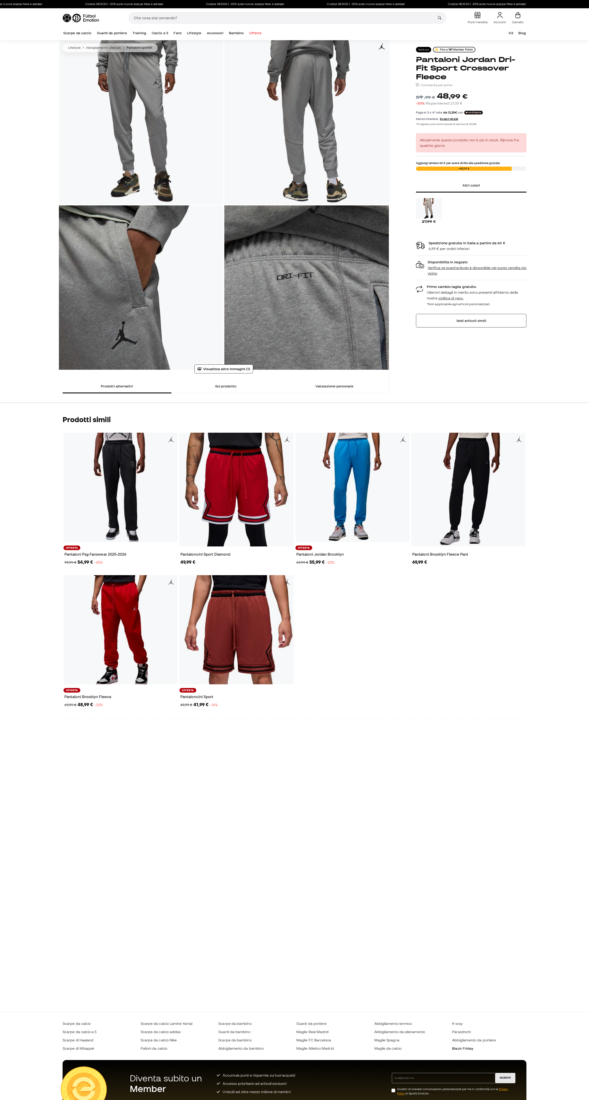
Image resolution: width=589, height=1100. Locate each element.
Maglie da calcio (387, 1048)
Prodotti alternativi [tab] (117, 386)
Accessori (215, 33)
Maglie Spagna (386, 1040)
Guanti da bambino (234, 1032)
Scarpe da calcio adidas (161, 1032)
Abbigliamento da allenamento (399, 1032)
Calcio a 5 (160, 33)
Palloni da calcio (154, 1048)
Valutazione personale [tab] (334, 386)
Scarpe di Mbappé (78, 1048)
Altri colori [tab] (471, 185)
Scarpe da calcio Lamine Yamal (166, 1023)
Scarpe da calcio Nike (159, 1040)
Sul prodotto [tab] (225, 386)
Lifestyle (194, 33)
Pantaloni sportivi (139, 47)
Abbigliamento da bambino (241, 1048)
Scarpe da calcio (77, 33)
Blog (522, 33)
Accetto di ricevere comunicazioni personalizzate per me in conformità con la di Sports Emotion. (452, 1091)
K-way (457, 1023)
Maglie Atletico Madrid (315, 1048)
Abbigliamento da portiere (474, 1040)
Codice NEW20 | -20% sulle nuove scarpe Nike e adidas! (84, 4)
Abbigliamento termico (393, 1023)
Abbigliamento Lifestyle (103, 47)
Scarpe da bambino (234, 1023)
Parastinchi (461, 1032)
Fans (177, 33)
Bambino (236, 33)
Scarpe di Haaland (78, 1040)
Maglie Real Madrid (312, 1032)
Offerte (255, 33)
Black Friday (462, 1048)
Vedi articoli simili (471, 320)
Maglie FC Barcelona (313, 1040)
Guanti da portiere (112, 33)
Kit (511, 33)
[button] (471, 268)
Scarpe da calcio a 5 (80, 1032)
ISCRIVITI (505, 1077)
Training (139, 33)
